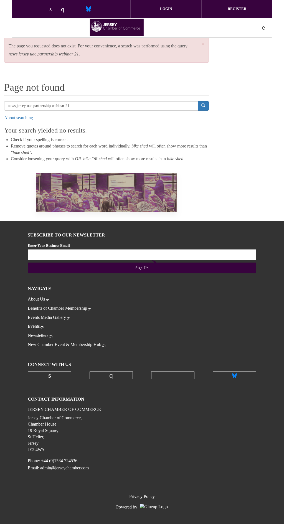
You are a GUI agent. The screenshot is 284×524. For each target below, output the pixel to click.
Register (237, 9)
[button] (203, 44)
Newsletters (38, 335)
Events (34, 326)
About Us (36, 299)
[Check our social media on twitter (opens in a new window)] (77, 9)
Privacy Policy (142, 496)
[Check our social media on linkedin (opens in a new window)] (53, 9)
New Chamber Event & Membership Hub (64, 344)
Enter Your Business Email (49, 245)
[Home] (117, 27)
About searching (18, 117)
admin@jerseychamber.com (64, 468)
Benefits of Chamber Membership (57, 308)
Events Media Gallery (47, 317)
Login (166, 9)
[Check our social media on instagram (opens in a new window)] (65, 9)
